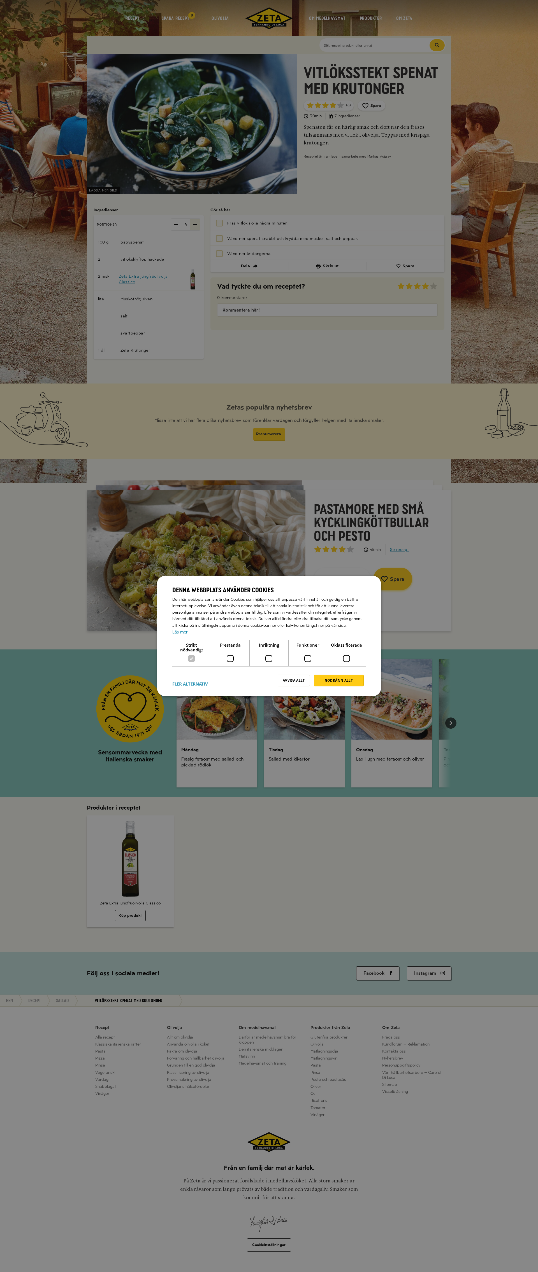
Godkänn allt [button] (339, 680)
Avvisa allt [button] (294, 680)
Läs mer (180, 632)
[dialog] (269, 636)
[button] (190, 680)
